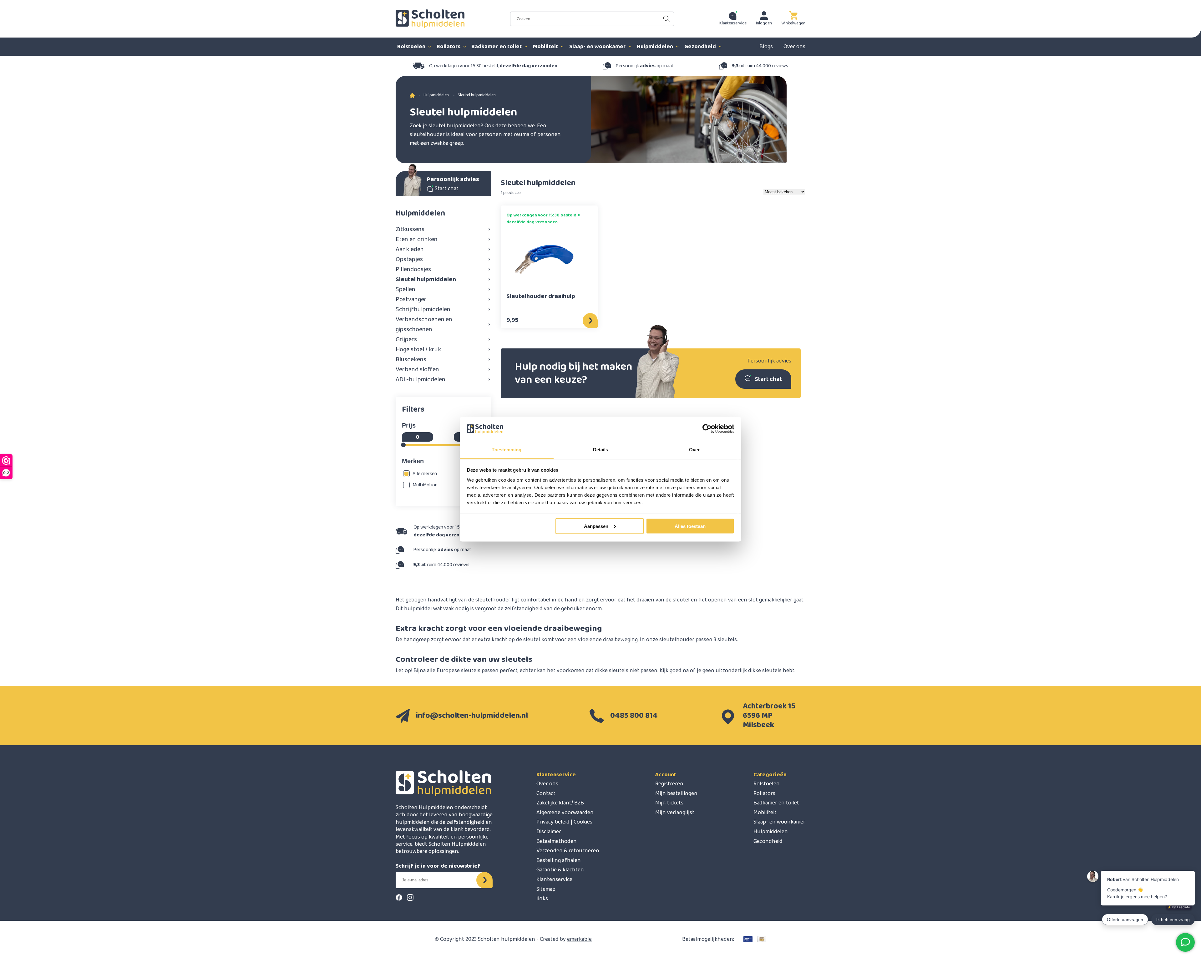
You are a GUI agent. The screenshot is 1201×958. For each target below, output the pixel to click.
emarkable (579, 939)
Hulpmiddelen (655, 46)
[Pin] (748, 939)
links (542, 898)
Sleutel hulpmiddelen (426, 279)
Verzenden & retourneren (567, 850)
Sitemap (545, 889)
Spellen (405, 289)
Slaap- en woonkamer (598, 46)
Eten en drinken (417, 239)
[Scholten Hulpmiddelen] (430, 18)
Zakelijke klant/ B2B (560, 802)
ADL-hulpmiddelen (420, 379)
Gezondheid (700, 46)
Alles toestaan (690, 526)
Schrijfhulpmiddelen (423, 309)
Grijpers (406, 339)
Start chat (768, 379)
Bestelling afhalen (558, 860)
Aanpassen (596, 526)
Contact (545, 793)
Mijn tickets (669, 802)
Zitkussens (410, 229)
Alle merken (425, 474)
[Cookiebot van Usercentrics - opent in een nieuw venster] (707, 428)
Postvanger (411, 299)
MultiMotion (425, 485)
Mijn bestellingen (676, 793)
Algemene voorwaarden (565, 812)
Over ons (794, 46)
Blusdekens (411, 359)
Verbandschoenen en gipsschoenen (424, 324)
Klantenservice (556, 774)
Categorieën (770, 774)
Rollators (449, 46)
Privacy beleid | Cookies (564, 822)
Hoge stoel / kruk (418, 349)
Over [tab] (694, 449)
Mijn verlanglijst (674, 812)
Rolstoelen (412, 46)
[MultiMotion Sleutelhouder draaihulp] (544, 259)
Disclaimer (548, 831)
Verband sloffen (417, 369)
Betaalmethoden (556, 841)
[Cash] (761, 939)
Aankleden (410, 249)
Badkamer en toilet (497, 46)
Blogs (766, 46)
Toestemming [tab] (506, 449)
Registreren (669, 783)
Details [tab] (600, 449)
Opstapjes (409, 259)
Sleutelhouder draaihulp (540, 297)
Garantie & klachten (560, 869)
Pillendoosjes (413, 269)
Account (665, 774)
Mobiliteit (546, 46)
